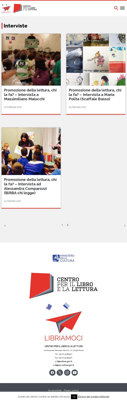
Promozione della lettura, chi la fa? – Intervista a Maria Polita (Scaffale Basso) (95, 94)
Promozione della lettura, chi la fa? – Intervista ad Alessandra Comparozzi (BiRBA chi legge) (30, 186)
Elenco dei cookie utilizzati (93, 396)
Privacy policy (71, 390)
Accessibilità (54, 390)
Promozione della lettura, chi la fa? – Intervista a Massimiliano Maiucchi (30, 94)
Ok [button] (74, 397)
